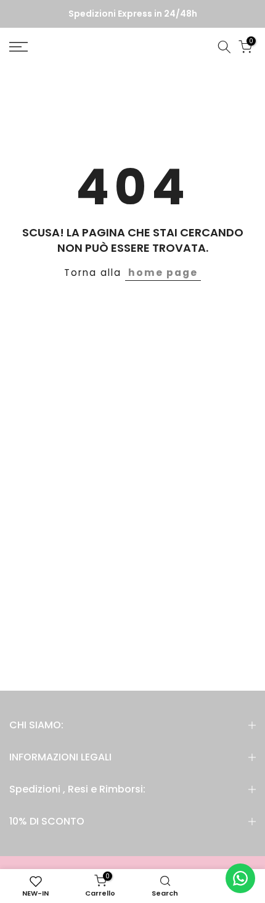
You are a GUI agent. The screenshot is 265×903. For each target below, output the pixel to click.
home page (163, 272)
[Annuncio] (132, 14)
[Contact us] (240, 878)
